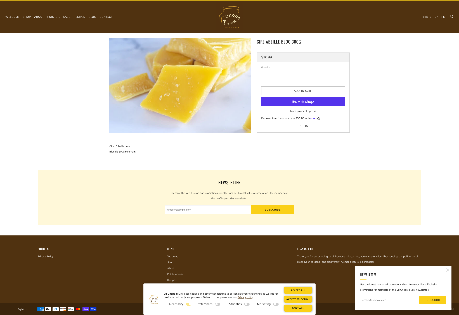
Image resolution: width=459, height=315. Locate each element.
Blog (92, 16)
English (21, 309)
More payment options (303, 111)
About (39, 16)
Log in (427, 17)
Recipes (79, 16)
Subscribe (273, 209)
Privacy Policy (45, 256)
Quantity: (265, 67)
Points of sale (58, 16)
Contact (106, 16)
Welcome (12, 16)
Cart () (440, 16)
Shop (27, 16)
